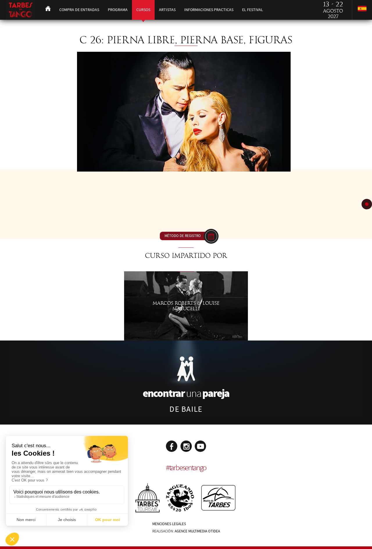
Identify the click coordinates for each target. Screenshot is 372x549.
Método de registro (182, 235)
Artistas (167, 10)
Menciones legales (169, 524)
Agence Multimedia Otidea (197, 531)
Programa (118, 10)
